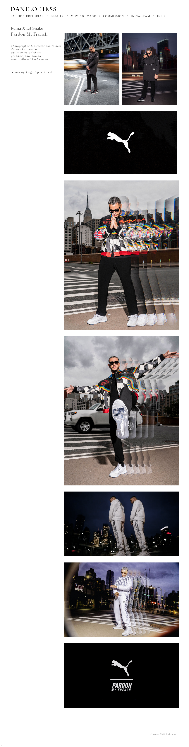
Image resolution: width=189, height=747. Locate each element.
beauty (57, 16)
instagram (140, 16)
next (49, 72)
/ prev (38, 72)
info (161, 16)
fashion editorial (27, 16)
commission (113, 16)
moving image (83, 16)
